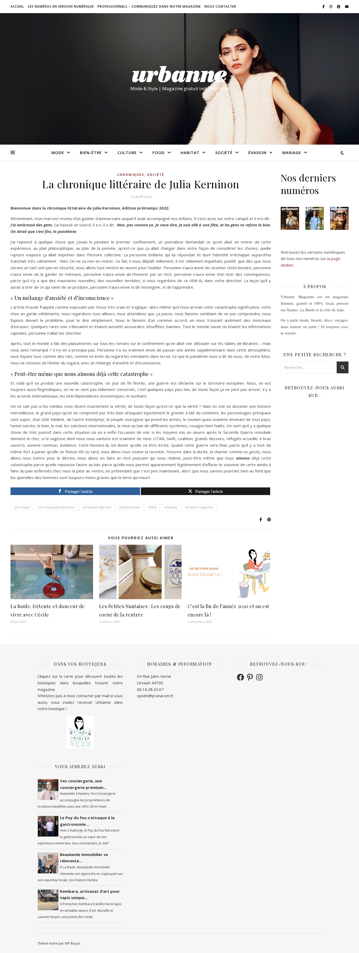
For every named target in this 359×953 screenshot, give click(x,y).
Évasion (257, 152)
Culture (127, 152)
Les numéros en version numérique (61, 6)
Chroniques (130, 174)
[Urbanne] (179, 74)
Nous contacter (220, 6)
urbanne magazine (199, 507)
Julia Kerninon (130, 507)
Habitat (190, 152)
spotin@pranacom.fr (155, 695)
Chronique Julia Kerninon (56, 507)
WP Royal (72, 943)
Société (224, 152)
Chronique (22, 507)
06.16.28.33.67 (150, 689)
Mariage (291, 152)
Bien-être (91, 152)
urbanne (171, 507)
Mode (58, 152)
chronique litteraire (97, 507)
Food (158, 152)
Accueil (17, 6)
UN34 (152, 507)
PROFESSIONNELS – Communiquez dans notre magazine (149, 6)
